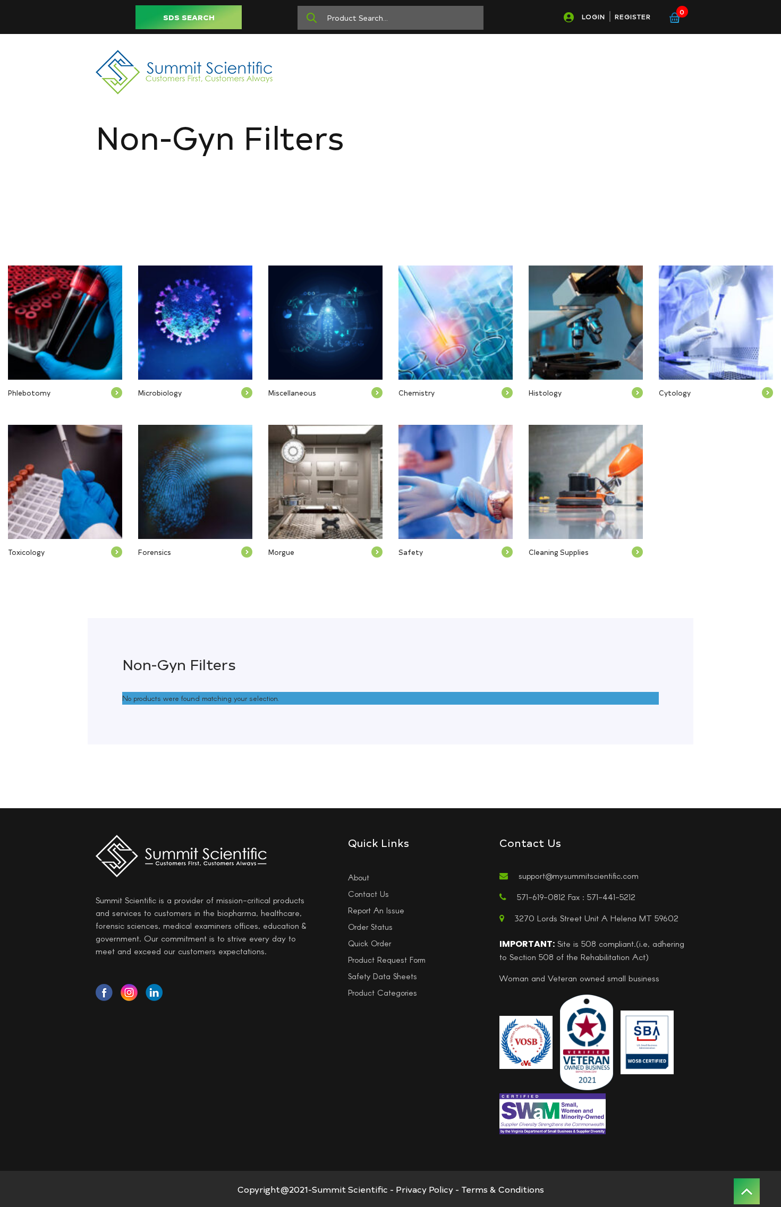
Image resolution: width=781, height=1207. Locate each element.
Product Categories (382, 992)
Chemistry (416, 392)
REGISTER (633, 16)
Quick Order (369, 943)
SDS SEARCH (189, 17)
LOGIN (593, 16)
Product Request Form (387, 959)
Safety (410, 552)
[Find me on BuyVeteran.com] (586, 1041)
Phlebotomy (29, 392)
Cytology (675, 392)
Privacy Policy (424, 1189)
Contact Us (368, 893)
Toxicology (26, 552)
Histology (545, 392)
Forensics (154, 552)
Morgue (281, 552)
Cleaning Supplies (559, 552)
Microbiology (160, 392)
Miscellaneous (292, 392)
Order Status (370, 926)
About (358, 877)
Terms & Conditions (502, 1189)
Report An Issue (376, 910)
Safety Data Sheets (382, 976)
